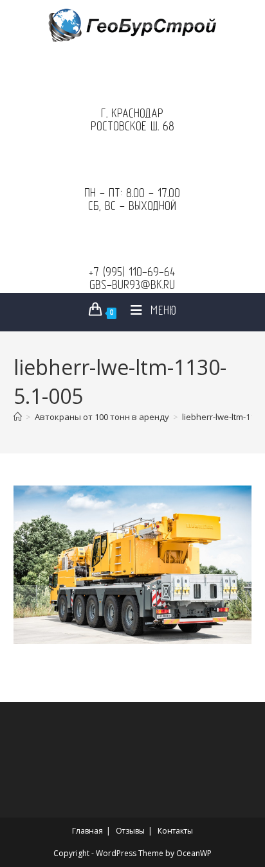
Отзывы (130, 830)
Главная (87, 830)
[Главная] (18, 417)
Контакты (175, 830)
